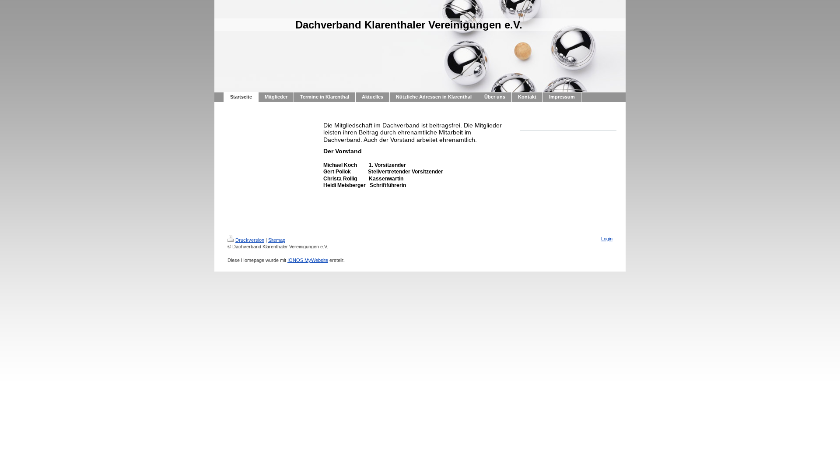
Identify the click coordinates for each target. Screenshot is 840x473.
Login (606, 238)
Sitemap (276, 240)
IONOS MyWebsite (307, 260)
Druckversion (249, 240)
